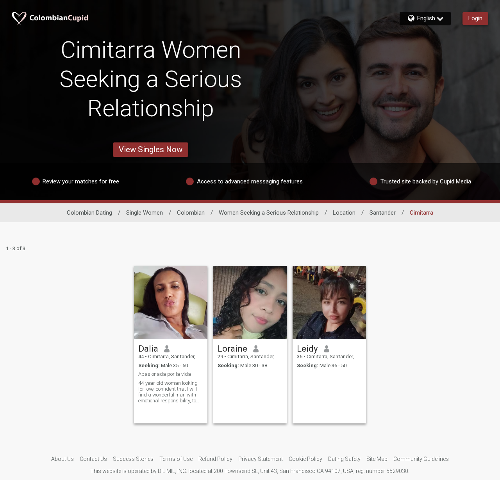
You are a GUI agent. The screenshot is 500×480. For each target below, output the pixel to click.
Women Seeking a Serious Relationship (269, 212)
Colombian (191, 212)
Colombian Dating (89, 212)
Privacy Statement (260, 459)
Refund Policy (215, 459)
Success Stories (133, 459)
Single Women (144, 212)
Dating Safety (344, 459)
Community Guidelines (421, 459)
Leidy (307, 348)
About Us (62, 459)
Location (344, 212)
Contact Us (93, 459)
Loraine (232, 348)
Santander (383, 212)
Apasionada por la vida (164, 374)
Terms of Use (176, 459)
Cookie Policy (305, 459)
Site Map (377, 459)
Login (475, 18)
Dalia (148, 348)
